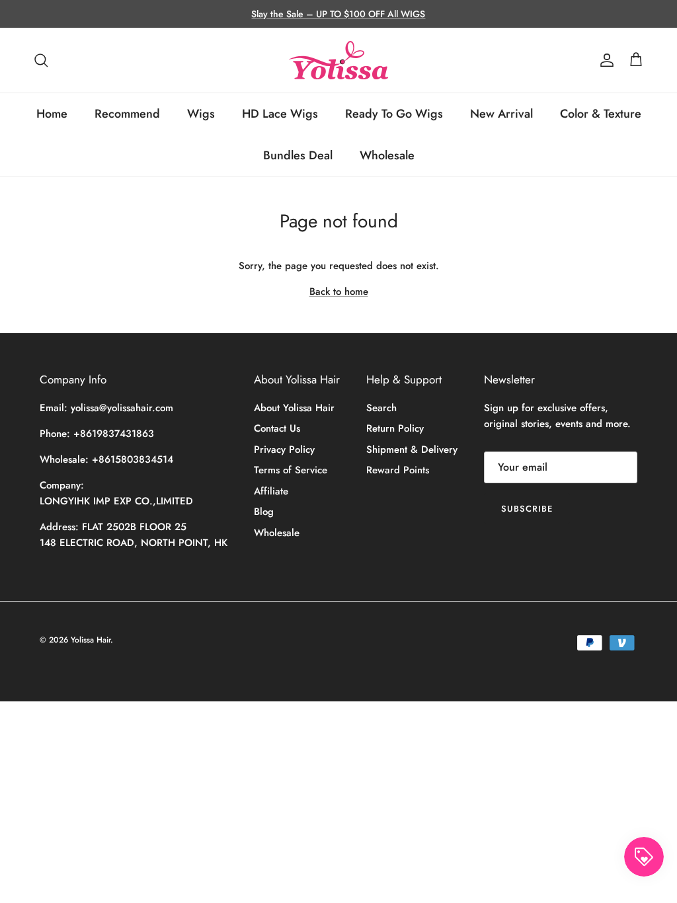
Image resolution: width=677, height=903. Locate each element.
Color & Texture (600, 113)
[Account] (604, 60)
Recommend (127, 113)
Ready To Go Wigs (394, 113)
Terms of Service (290, 470)
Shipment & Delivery (412, 449)
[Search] (41, 60)
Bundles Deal (298, 155)
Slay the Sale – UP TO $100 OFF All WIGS (338, 13)
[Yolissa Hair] (338, 60)
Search (381, 408)
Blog (264, 511)
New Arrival (501, 113)
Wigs (201, 113)
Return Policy (395, 428)
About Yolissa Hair (294, 408)
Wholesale (387, 155)
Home (51, 113)
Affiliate (271, 491)
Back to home (338, 291)
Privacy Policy (284, 449)
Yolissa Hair (90, 640)
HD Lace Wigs (280, 113)
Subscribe (527, 508)
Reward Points (397, 470)
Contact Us (277, 428)
